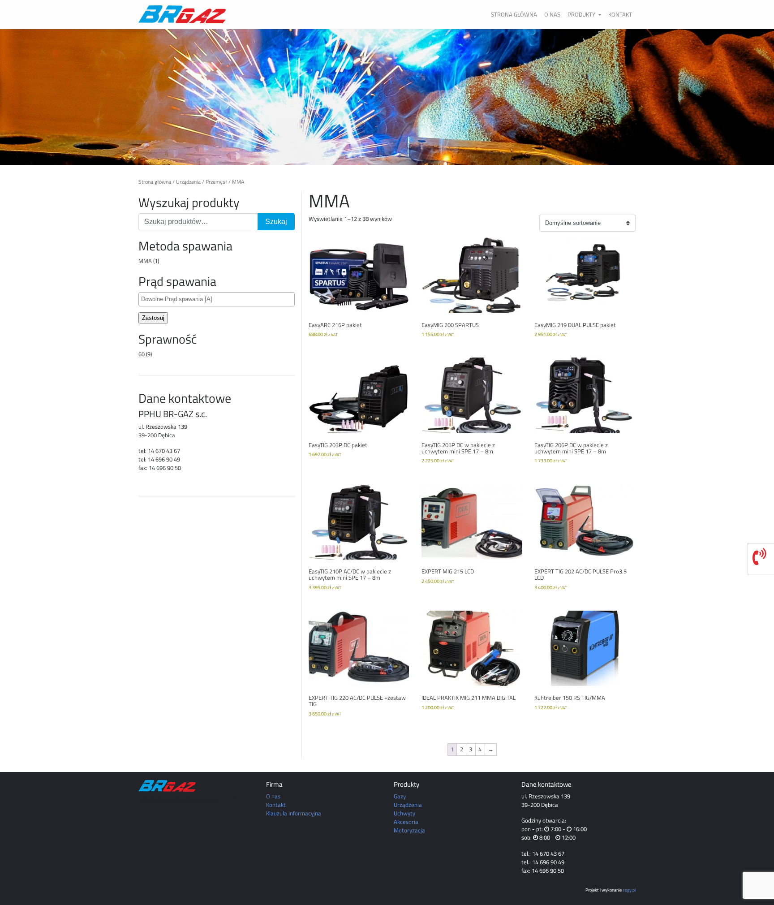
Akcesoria (406, 821)
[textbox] (219, 299)
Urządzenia (188, 182)
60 (141, 353)
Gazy (400, 796)
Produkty (582, 14)
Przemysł (216, 182)
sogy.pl (629, 889)
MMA (145, 260)
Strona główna (514, 14)
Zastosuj (153, 318)
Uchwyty (404, 813)
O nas (552, 14)
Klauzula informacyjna (293, 813)
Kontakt (620, 14)
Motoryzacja (409, 830)
